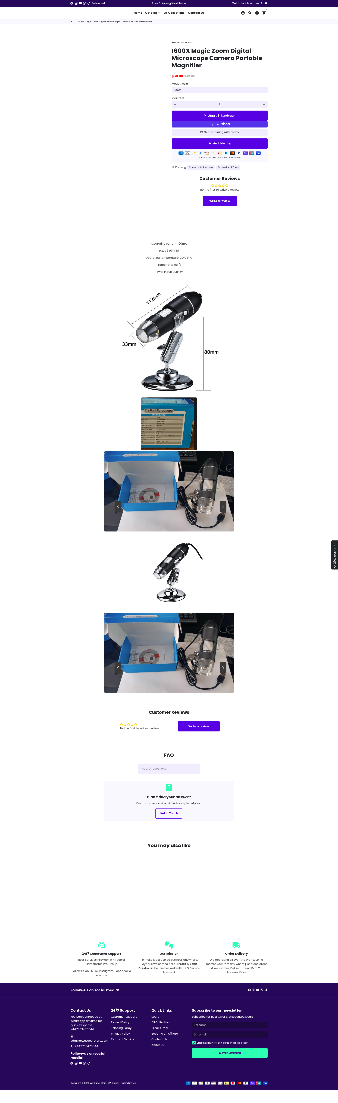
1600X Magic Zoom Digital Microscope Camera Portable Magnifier (114, 21)
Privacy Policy (120, 1034)
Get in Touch (169, 813)
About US (157, 1045)
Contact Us (196, 13)
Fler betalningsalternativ (221, 132)
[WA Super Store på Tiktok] (88, 3)
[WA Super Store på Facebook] (71, 3)
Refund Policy (120, 1022)
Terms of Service (122, 1039)
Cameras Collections (201, 167)
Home (138, 13)
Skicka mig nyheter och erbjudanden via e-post (222, 1042)
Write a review (219, 201)
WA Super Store (98, 1082)
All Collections (174, 13)
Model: (180, 84)
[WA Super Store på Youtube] (80, 3)
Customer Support (124, 1017)
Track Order (159, 1028)
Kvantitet (178, 98)
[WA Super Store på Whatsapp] (84, 3)
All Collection (160, 1022)
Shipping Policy (121, 1028)
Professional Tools (183, 42)
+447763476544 (84, 1046)
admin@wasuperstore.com (89, 1039)
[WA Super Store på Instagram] (76, 3)
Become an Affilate (164, 1034)
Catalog (153, 13)
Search (156, 1017)
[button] (87, 915)
